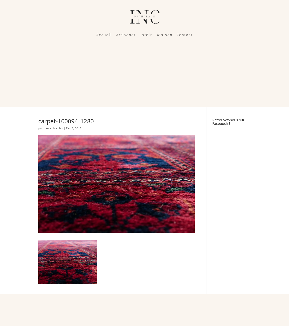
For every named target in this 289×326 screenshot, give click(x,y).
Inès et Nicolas (53, 128)
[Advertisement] (144, 71)
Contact (185, 35)
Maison (164, 35)
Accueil (104, 35)
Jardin (146, 35)
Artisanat (126, 35)
